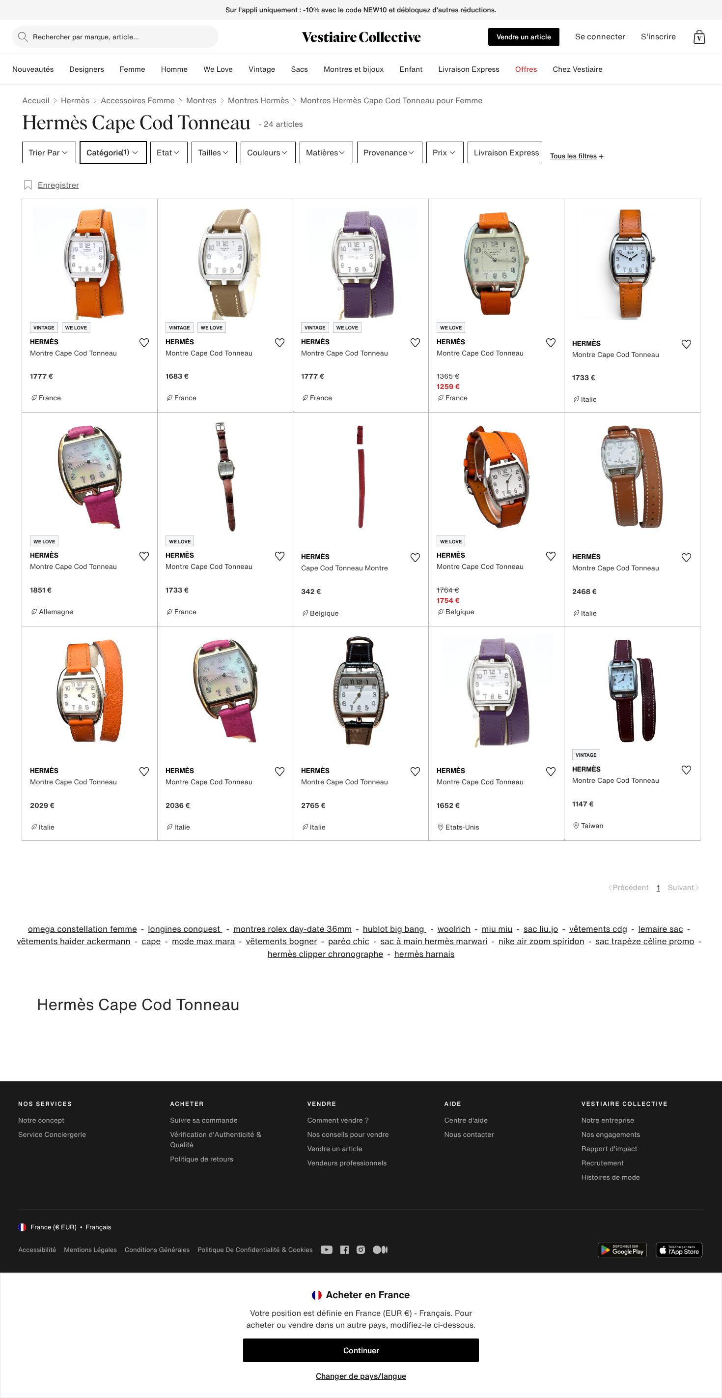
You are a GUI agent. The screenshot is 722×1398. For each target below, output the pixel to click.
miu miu (497, 929)
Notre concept (41, 1120)
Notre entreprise (608, 1120)
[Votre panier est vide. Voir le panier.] (699, 37)
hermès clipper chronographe (326, 954)
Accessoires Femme (138, 100)
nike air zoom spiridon (541, 941)
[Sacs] (316, 69)
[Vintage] (283, 69)
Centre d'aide (466, 1120)
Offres (526, 69)
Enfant (411, 69)
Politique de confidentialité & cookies (254, 1249)
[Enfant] (430, 69)
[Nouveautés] (61, 69)
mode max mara (203, 941)
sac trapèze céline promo (644, 941)
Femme (132, 69)
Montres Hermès (258, 100)
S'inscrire (658, 36)
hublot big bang (394, 929)
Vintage (262, 69)
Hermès (75, 100)
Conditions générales (157, 1249)
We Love (218, 69)
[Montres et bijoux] (392, 69)
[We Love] (241, 69)
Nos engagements (611, 1135)
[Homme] (195, 69)
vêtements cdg (598, 929)
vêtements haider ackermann (74, 941)
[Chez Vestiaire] (610, 69)
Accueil (36, 100)
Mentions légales (90, 1249)
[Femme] (153, 69)
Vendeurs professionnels (347, 1163)
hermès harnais (424, 954)
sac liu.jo (541, 929)
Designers (86, 69)
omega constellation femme (82, 929)
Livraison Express (468, 69)
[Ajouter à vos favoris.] (144, 343)
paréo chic (348, 941)
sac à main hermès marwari (433, 941)
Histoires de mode (611, 1177)
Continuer (361, 1350)
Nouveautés (33, 69)
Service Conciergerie (52, 1135)
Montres (201, 100)
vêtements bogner (281, 941)
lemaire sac (660, 929)
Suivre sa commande (204, 1120)
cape (151, 941)
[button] (699, 37)
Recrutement (603, 1163)
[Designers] (112, 69)
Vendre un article (524, 36)
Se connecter (600, 36)
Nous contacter (469, 1135)
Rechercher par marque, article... (86, 36)
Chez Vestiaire (578, 69)
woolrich (454, 929)
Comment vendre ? (338, 1120)
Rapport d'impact (610, 1149)
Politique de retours (201, 1159)
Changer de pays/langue (361, 1376)
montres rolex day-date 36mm (292, 929)
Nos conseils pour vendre (348, 1135)
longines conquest (185, 929)
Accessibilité (37, 1249)
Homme (174, 69)
